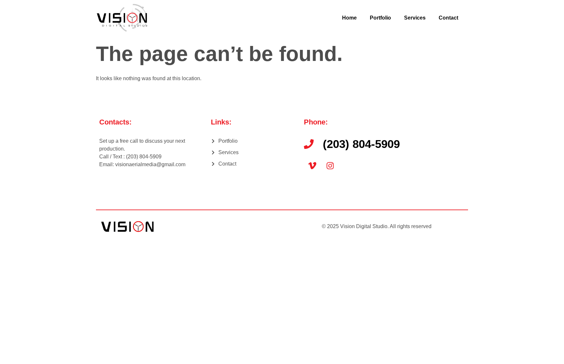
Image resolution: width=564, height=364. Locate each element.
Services (415, 18)
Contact (448, 18)
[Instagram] (330, 165)
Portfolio (380, 18)
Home (349, 18)
